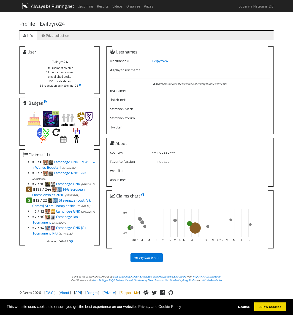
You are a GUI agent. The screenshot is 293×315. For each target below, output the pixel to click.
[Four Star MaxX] (47, 211)
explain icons (148, 257)
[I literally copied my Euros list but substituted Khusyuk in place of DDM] (45, 173)
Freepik (135, 276)
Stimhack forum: (123, 118)
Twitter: (116, 127)
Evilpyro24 (160, 61)
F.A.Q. (50, 292)
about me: (118, 179)
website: (116, 170)
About (65, 292)
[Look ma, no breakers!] (47, 216)
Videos (117, 6)
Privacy (109, 292)
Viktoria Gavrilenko (211, 280)
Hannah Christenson (135, 280)
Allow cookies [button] (270, 307)
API (78, 292)
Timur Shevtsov (155, 280)
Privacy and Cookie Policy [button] (159, 307)
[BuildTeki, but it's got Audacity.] (51, 162)
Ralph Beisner (116, 280)
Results (103, 6)
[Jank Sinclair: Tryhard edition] (47, 227)
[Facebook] (162, 292)
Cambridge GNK (68, 184)
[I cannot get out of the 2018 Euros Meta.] (45, 162)
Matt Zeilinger (100, 280)
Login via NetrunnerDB (256, 6)
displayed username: (125, 70)
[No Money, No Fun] (53, 227)
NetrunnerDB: (120, 61)
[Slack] (145, 292)
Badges (92, 292)
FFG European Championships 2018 (58, 192)
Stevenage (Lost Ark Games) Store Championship (61, 203)
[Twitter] (154, 292)
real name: (118, 90)
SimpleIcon (146, 276)
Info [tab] (29, 35)
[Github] (170, 292)
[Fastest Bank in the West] (55, 200)
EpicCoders (180, 276)
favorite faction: (123, 161)
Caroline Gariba (173, 280)
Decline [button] (244, 307)
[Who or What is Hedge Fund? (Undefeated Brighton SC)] (53, 211)
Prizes (148, 6)
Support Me (130, 292)
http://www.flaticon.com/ (207, 276)
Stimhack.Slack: (121, 109)
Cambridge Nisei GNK (70, 173)
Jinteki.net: (118, 99)
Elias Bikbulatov (121, 276)
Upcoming (85, 6)
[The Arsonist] (53, 216)
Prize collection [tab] (57, 35)
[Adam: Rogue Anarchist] (50, 200)
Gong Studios (189, 280)
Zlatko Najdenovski (163, 276)
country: (116, 152)
